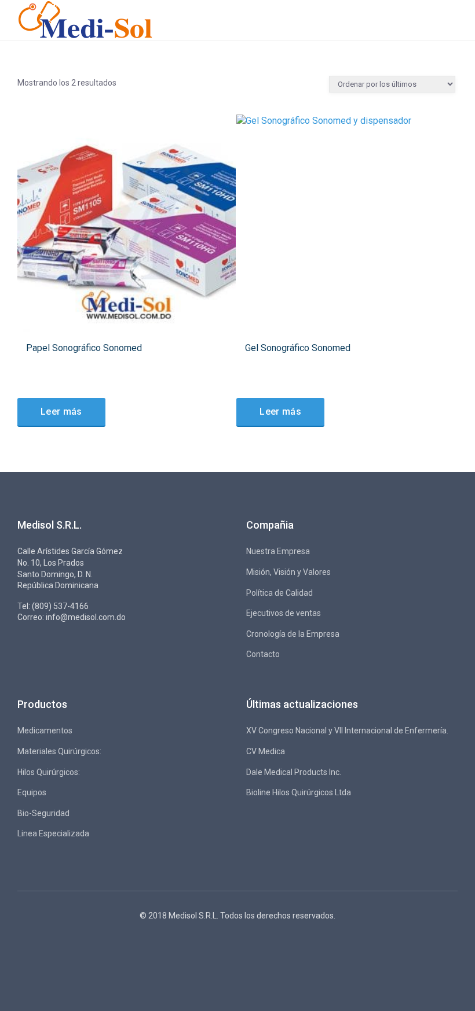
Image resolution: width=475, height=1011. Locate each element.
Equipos (31, 792)
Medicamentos (44, 730)
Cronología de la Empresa (292, 634)
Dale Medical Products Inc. (293, 772)
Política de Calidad (279, 592)
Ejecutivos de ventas (283, 613)
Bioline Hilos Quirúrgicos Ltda (298, 792)
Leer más (61, 411)
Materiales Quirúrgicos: (59, 751)
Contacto (263, 654)
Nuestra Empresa (278, 551)
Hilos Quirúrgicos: (48, 772)
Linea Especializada (53, 833)
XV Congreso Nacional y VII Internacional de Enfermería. (347, 730)
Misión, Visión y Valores (288, 572)
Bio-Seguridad (43, 813)
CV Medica (265, 751)
